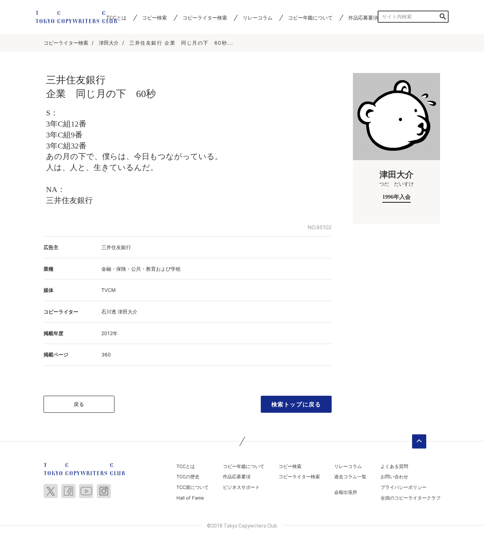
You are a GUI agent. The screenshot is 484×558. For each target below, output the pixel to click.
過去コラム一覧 (350, 476)
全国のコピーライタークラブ (410, 498)
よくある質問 (394, 466)
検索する (443, 16)
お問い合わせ (394, 476)
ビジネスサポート (241, 487)
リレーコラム (257, 18)
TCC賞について (192, 487)
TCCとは (185, 466)
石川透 (108, 312)
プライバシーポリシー (404, 487)
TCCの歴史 (187, 476)
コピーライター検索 (204, 18)
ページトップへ (419, 441)
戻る (79, 404)
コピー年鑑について (310, 18)
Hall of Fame (190, 498)
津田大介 (109, 43)
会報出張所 (345, 492)
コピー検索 (154, 18)
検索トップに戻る (296, 404)
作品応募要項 (363, 18)
